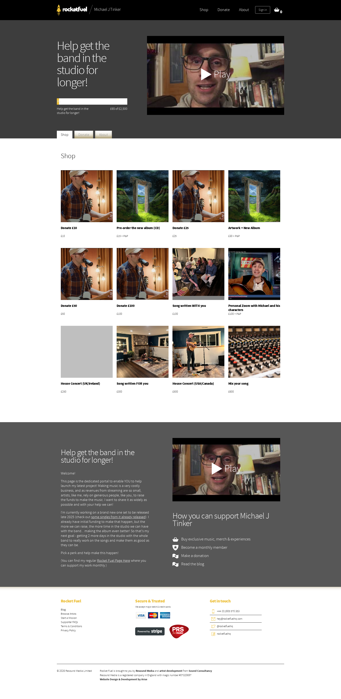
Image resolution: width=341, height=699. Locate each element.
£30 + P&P (234, 236)
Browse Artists (68, 613)
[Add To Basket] (87, 196)
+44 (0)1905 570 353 (228, 611)
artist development (170, 671)
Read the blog (192, 564)
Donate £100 (125, 305)
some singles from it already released (118, 517)
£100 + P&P (234, 314)
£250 (63, 391)
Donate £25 (180, 228)
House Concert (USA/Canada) (193, 383)
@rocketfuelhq (225, 626)
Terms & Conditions (71, 626)
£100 (119, 314)
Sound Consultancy (200, 671)
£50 (63, 314)
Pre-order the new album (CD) (138, 228)
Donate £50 (69, 305)
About (244, 9)
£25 (174, 236)
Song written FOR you (132, 383)
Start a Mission (69, 618)
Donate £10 (69, 228)
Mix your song (238, 383)
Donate (223, 9)
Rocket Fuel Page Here (113, 560)
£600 (231, 391)
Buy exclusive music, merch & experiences (215, 539)
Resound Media (145, 671)
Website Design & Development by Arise (123, 679)
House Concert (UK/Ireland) (80, 383)
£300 (119, 391)
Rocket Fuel (71, 601)
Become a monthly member (203, 547)
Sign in (263, 10)
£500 (175, 391)
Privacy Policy (68, 630)
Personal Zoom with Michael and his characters (254, 307)
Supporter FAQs (69, 622)
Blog (63, 609)
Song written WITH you (189, 305)
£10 (63, 236)
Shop (204, 9)
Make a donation (194, 555)
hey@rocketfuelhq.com (229, 618)
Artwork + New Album (244, 228)
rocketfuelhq (224, 633)
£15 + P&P (122, 236)
